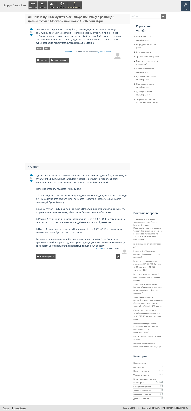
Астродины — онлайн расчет (146, 46)
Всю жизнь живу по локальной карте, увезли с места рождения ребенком (146, 277)
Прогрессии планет (142, 395)
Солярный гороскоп (142, 386)
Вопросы (42, 7)
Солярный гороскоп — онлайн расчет (146, 70)
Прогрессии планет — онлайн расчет (146, 85)
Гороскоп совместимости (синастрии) (147, 62)
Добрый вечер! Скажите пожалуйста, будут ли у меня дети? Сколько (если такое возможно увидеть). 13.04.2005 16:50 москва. (148, 301)
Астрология (138, 367)
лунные (39, 49)
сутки (47, 49)
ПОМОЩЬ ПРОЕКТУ (180, 408)
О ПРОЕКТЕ (166, 408)
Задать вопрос (74, 7)
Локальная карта (143, 52)
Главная (33, 7)
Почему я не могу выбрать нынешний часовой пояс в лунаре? (147, 345)
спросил (68, 52)
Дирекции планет (141, 399)
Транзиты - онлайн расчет (148, 56)
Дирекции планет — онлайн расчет (145, 93)
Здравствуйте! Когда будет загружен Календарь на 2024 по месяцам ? (146, 254)
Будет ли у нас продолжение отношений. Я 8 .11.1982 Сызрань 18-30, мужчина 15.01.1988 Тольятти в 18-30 (147, 265)
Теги (52, 7)
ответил (99, 249)
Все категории (139, 363)
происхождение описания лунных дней (147, 245)
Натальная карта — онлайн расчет (145, 38)
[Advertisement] (78, 88)
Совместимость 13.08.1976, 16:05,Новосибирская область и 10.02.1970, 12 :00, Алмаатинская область (147, 314)
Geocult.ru (146, 408)
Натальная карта (141, 371)
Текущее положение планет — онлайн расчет (147, 101)
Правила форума (19, 408)
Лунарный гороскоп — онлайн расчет (146, 78)
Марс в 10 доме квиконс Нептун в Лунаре (147, 337)
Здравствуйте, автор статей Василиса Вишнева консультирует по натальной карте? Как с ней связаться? (147, 288)
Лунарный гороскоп (105, 52)
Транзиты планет (141, 375)
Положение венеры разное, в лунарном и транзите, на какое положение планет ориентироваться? (146, 327)
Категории (61, 7)
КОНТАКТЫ (155, 408)
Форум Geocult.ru (14, 5)
